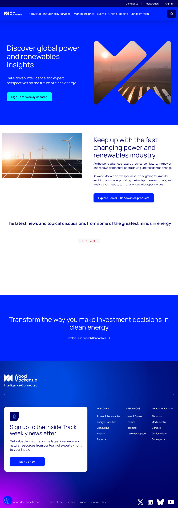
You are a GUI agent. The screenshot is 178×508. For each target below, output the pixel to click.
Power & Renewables (108, 416)
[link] (89, 380)
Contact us (132, 3)
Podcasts (131, 427)
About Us (35, 14)
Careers (156, 427)
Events (101, 14)
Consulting (103, 427)
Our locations (159, 433)
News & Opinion (134, 416)
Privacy (71, 502)
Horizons (130, 422)
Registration (152, 3)
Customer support (136, 433)
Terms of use (55, 502)
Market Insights (84, 14)
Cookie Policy (98, 502)
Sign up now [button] (27, 462)
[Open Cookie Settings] (7, 500)
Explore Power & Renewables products (123, 198)
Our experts (158, 439)
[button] (171, 14)
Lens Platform (140, 14)
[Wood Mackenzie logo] (13, 13)
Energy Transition (106, 422)
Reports (101, 439)
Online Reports (118, 14)
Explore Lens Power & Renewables (87, 338)
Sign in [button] (170, 3)
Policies (83, 502)
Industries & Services (56, 14)
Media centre (159, 422)
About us (157, 416)
